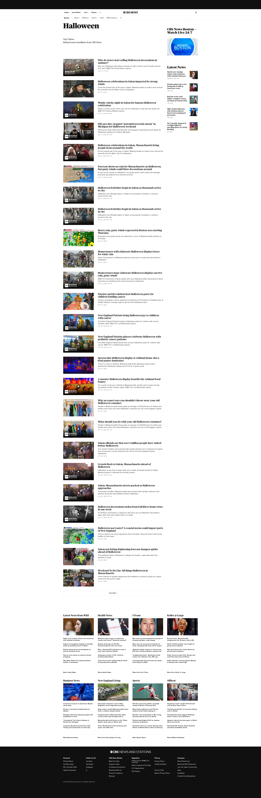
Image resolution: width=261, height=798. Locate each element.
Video (102, 18)
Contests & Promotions (117, 767)
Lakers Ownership (69, 770)
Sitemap (112, 776)
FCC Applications (138, 768)
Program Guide (114, 764)
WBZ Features (112, 18)
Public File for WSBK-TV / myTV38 (141, 761)
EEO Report (136, 771)
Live (86, 12)
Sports (94, 18)
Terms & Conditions (116, 773)
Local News (76, 12)
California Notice (160, 764)
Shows (94, 12)
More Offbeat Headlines (175, 737)
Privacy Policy (159, 761)
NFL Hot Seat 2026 (70, 767)
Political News (68, 761)
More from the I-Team (140, 672)
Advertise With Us (115, 770)
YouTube (89, 761)
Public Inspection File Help (141, 765)
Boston (66, 18)
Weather (85, 18)
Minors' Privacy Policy (162, 773)
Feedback (180, 773)
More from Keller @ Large (176, 672)
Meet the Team (114, 761)
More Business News (70, 737)
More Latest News (69, 672)
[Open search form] (196, 12)
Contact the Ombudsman (186, 776)
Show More (112, 593)
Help (179, 770)
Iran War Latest (68, 764)
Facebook (89, 764)
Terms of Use (159, 770)
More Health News (104, 672)
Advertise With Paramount (186, 764)
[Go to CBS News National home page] (130, 12)
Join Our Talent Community (187, 767)
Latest (66, 12)
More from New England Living (109, 737)
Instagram (89, 767)
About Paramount (183, 761)
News (76, 18)
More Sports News (139, 737)
